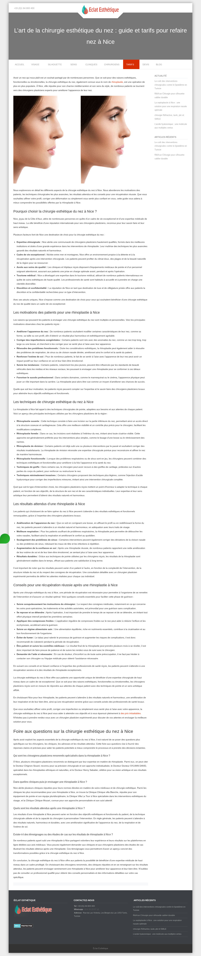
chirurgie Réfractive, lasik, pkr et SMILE (149, 929)
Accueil (19, 64)
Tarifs (130, 64)
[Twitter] (188, 8)
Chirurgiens (111, 64)
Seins (73, 64)
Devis (146, 64)
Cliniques (91, 64)
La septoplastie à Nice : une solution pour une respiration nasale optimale (171, 106)
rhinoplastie (117, 82)
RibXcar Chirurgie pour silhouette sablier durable (154, 915)
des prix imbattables (131, 713)
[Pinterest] (183, 8)
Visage (35, 64)
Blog (159, 64)
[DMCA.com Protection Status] (23, 927)
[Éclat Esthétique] (100, 16)
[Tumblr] (179, 8)
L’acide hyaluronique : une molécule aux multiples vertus (157, 934)
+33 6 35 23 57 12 (91, 909)
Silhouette (55, 64)
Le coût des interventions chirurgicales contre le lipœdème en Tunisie (171, 85)
